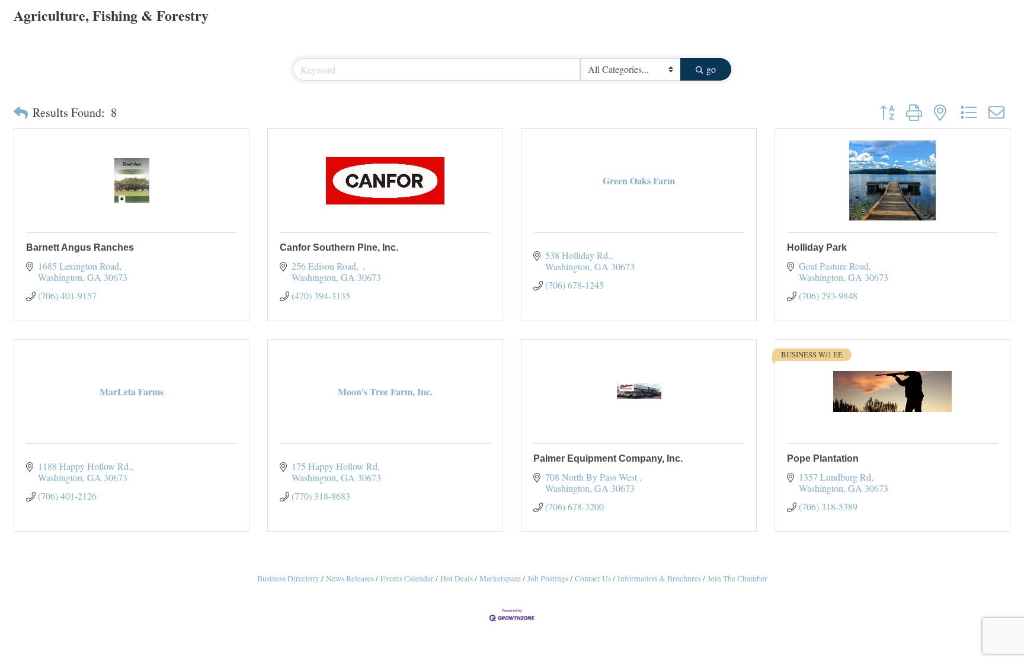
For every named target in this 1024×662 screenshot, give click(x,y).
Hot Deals (456, 578)
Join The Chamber (737, 578)
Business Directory (288, 578)
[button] (21, 112)
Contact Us (593, 578)
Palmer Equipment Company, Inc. (608, 458)
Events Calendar (407, 578)
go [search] (711, 69)
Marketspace (500, 578)
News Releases (350, 578)
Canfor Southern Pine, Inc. (339, 247)
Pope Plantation (823, 458)
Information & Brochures (659, 578)
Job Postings (547, 578)
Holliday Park (817, 247)
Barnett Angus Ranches (80, 247)
